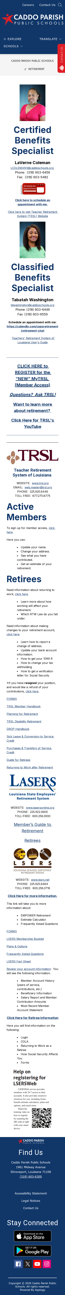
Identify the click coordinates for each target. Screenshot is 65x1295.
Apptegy (40, 1290)
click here (32, 691)
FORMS (12, 699)
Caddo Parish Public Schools (32, 60)
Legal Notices (30, 1201)
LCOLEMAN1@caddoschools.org (32, 168)
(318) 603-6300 (31, 1176)
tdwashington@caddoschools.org (32, 305)
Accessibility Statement (31, 1193)
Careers (28, 5)
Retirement (36, 69)
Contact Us (47, 5)
